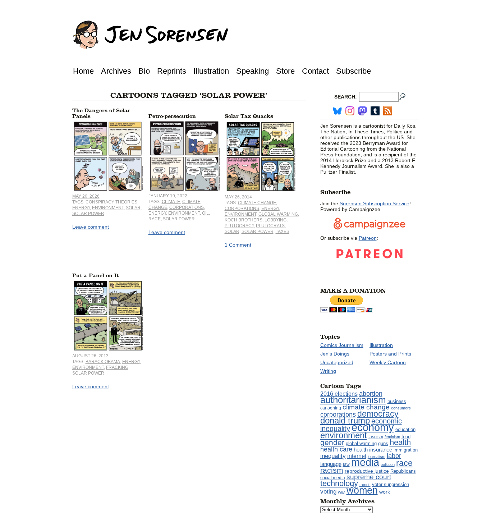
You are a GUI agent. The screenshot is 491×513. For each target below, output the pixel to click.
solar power (88, 213)
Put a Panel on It (95, 275)
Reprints (171, 71)
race (154, 218)
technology (339, 483)
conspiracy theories (111, 202)
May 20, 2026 (86, 196)
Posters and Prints (390, 354)
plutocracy (239, 225)
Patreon (368, 238)
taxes (282, 231)
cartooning (330, 408)
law (346, 464)
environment (108, 207)
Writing (328, 371)
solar (133, 207)
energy (81, 207)
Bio (144, 71)
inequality (333, 455)
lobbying (275, 220)
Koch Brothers (243, 220)
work (384, 492)
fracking (117, 367)
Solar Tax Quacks (249, 116)
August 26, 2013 (90, 355)
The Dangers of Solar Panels (101, 113)
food (405, 436)
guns (383, 443)
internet (356, 456)
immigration (406, 450)
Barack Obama (103, 361)
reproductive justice (367, 471)
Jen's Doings (334, 354)
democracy (378, 413)
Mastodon (362, 110)
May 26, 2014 (238, 197)
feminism (392, 437)
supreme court (369, 477)
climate (171, 201)
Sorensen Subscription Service (374, 203)
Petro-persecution (172, 116)
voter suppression (390, 484)
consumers (401, 408)
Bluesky (337, 110)
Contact (315, 71)
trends (365, 484)
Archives (116, 71)
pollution (388, 464)
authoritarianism (353, 400)
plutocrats (270, 225)
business (396, 401)
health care (336, 449)
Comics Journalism (341, 345)
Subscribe (353, 71)
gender (332, 442)
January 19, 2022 (167, 195)
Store (285, 71)
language (330, 464)
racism (331, 470)
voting (328, 491)
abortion (370, 393)
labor (394, 455)
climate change (257, 202)
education (405, 429)
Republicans (403, 471)
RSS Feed (387, 110)
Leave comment (90, 227)
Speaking (252, 71)
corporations (186, 207)
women (362, 490)
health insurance (373, 450)
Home (83, 71)
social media (332, 477)
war (341, 492)
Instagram (349, 110)
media (365, 462)
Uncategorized (336, 362)
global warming (278, 214)
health (400, 442)
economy (373, 427)
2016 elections (339, 394)
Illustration (211, 71)
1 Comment (238, 245)
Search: (345, 97)
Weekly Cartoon (388, 362)
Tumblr (375, 110)
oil (205, 213)
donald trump (345, 420)
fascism (375, 436)
